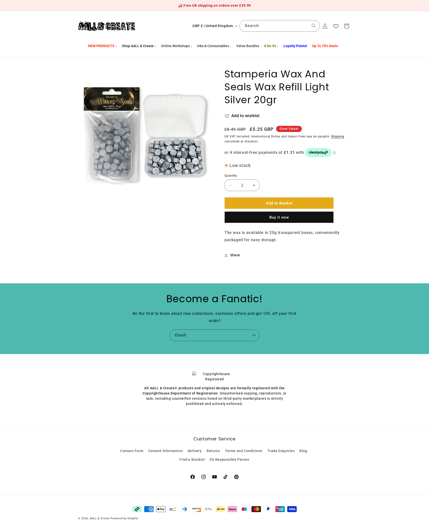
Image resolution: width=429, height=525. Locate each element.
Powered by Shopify (124, 518)
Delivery (195, 451)
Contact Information (165, 451)
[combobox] (279, 26)
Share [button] (235, 255)
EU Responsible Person (230, 459)
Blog (303, 451)
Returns (213, 451)
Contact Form (131, 451)
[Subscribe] (253, 335)
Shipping (337, 136)
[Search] (313, 25)
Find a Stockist (192, 459)
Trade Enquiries (281, 451)
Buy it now (279, 217)
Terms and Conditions (243, 451)
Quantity (230, 175)
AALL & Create (100, 518)
